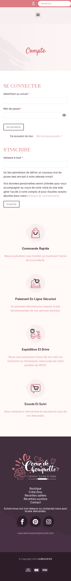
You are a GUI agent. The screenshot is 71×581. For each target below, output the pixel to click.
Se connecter (14, 127)
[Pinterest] (35, 521)
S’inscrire (11, 204)
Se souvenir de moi (21, 136)
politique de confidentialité (43, 195)
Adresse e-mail (19, 157)
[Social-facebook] (22, 521)
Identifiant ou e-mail (23, 94)
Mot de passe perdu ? (49, 136)
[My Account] (34, 4)
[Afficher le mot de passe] (64, 115)
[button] (38, 14)
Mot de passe (19, 108)
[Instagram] (48, 521)
